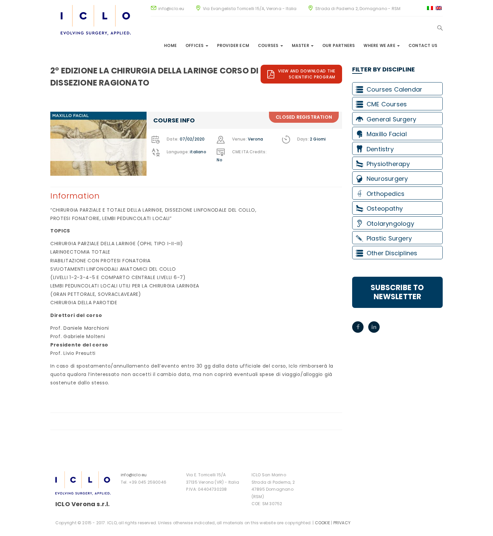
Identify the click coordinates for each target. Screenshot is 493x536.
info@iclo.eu (134, 475)
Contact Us (422, 45)
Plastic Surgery (389, 238)
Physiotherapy (388, 164)
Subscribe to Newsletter (397, 292)
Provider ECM (233, 45)
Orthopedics (385, 194)
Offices (195, 45)
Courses (269, 45)
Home (170, 45)
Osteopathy (385, 208)
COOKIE (322, 523)
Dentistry (380, 149)
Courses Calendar (394, 89)
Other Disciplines (392, 253)
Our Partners (338, 45)
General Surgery (391, 119)
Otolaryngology (390, 223)
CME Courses (387, 104)
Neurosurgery (387, 178)
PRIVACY (341, 523)
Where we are (380, 45)
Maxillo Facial (387, 134)
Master (301, 45)
